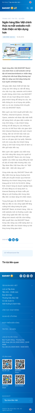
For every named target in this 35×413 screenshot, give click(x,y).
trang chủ (6, 19)
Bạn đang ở (5, 2)
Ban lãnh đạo (7, 295)
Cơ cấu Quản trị (8, 301)
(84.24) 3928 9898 (17, 342)
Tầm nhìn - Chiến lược (10, 292)
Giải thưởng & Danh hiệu (11, 304)
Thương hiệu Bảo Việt (10, 298)
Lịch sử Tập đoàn (8, 289)
